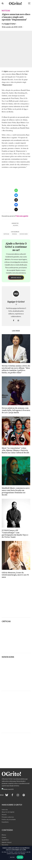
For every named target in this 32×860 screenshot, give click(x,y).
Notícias (6, 11)
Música (14, 234)
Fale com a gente (22, 216)
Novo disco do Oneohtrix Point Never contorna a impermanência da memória (21, 647)
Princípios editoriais (8, 817)
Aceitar (20, 857)
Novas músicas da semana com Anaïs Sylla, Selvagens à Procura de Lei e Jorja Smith (16, 410)
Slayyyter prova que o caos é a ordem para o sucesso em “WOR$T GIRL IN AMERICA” (21, 628)
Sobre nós (5, 809)
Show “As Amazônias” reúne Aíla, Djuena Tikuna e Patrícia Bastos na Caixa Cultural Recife (15, 450)
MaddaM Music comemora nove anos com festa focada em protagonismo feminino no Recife (16, 491)
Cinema (4, 837)
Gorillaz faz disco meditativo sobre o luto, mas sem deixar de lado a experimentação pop (21, 638)
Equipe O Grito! (10, 24)
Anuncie (4, 814)
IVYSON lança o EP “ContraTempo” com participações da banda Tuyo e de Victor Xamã (15, 533)
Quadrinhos (5, 840)
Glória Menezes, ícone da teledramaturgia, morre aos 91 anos (15, 575)
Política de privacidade (9, 819)
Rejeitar (12, 857)
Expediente (5, 822)
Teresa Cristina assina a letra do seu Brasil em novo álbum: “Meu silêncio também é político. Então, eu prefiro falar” (16, 369)
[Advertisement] (16, 598)
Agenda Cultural (6, 842)
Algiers (15, 225)
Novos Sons (24, 234)
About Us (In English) (8, 812)
